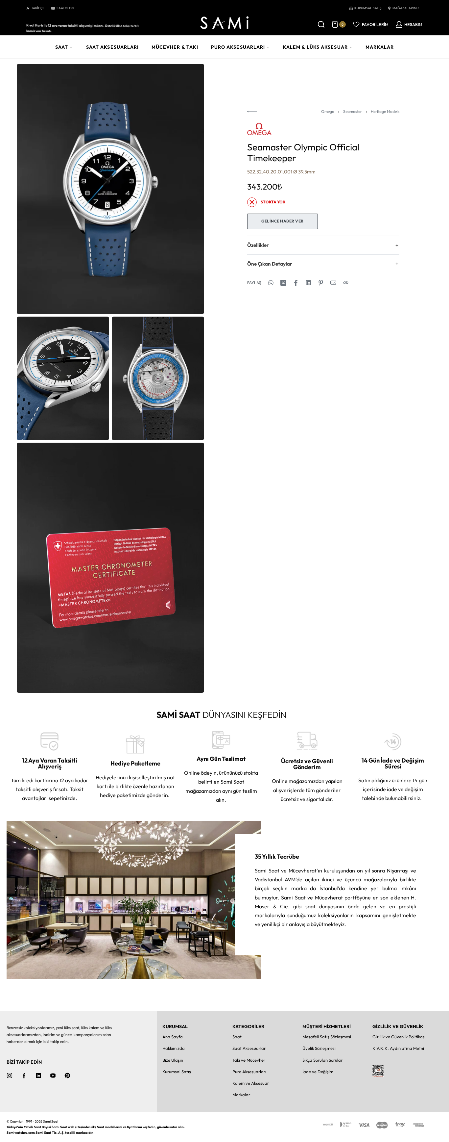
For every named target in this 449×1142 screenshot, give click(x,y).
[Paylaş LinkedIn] (308, 283)
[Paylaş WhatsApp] (271, 283)
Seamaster (352, 111)
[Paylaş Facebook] (296, 283)
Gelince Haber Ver (282, 221)
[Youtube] (53, 1075)
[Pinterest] (67, 1075)
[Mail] (333, 283)
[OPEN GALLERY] (110, 189)
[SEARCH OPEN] (321, 24)
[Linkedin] (38, 1075)
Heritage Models (385, 111)
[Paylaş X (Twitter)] (283, 283)
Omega (327, 111)
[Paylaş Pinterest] (321, 283)
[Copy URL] (346, 283)
